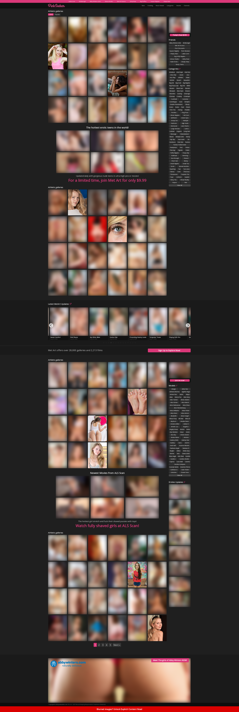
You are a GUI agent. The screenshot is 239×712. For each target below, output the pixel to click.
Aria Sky (173, 435)
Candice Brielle (154, 556)
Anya (181, 432)
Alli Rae (181, 418)
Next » (117, 644)
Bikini (188, 85)
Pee (181, 147)
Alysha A (173, 421)
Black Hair (180, 88)
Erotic (171, 107)
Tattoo (172, 172)
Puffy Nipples (174, 153)
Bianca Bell (185, 453)
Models (178, 5)
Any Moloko (173, 432)
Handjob (185, 120)
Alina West (174, 413)
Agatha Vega (186, 392)
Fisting (180, 110)
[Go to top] (234, 706)
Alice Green (174, 402)
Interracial (174, 126)
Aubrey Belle (174, 440)
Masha (101, 558)
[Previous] (51, 325)
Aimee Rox (53, 120)
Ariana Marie (175, 437)
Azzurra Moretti (184, 445)
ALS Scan (142, 40)
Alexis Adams (185, 400)
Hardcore (174, 123)
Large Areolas (175, 129)
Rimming (185, 155)
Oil (188, 139)
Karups (102, 93)
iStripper (82, 465)
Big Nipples (186, 83)
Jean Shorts (185, 126)
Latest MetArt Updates (58, 304)
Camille (188, 456)
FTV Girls (122, 293)
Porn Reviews (185, 51)
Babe (187, 77)
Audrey (172, 443)
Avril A (187, 443)
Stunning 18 (94, 120)
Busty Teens (180, 64)
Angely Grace (174, 429)
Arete (188, 432)
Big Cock (178, 83)
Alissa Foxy (173, 418)
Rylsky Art (162, 40)
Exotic (177, 107)
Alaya (188, 394)
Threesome (174, 174)
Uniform (179, 177)
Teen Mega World (95, 293)
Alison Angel (185, 416)
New (143, 5)
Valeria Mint (153, 66)
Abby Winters (114, 239)
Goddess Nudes (134, 239)
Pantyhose (173, 147)
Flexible (187, 110)
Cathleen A (173, 470)
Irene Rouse (113, 385)
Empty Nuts (167, 1)
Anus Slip (173, 75)
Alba (171, 397)
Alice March (185, 402)
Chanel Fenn (185, 472)
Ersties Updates (176, 482)
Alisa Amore (185, 413)
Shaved (186, 158)
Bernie (172, 453)
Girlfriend (174, 118)
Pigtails (180, 150)
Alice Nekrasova (175, 405)
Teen (178, 172)
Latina (186, 129)
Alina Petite (185, 410)
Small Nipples (174, 163)
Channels (187, 5)
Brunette (172, 94)
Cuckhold (174, 99)
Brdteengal (82, 1)
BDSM (172, 80)
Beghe (172, 451)
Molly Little (102, 585)
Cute (180, 102)
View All (179, 185)
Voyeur (174, 182)
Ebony (187, 104)
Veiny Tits (173, 180)
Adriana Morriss (175, 392)
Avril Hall (173, 445)
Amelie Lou (174, 426)
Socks (172, 166)
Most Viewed (160, 5)
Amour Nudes (109, 1)
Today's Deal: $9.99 (180, 35)
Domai (92, 560)
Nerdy (188, 137)
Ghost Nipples (175, 115)
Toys (171, 177)
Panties (187, 142)
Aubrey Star (185, 440)
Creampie (187, 96)
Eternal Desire (55, 293)
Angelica (185, 426)
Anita (188, 429)
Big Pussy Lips (173, 85)
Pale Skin (180, 142)
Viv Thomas (153, 585)
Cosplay (179, 96)
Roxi (58, 120)
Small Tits (186, 163)
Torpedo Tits (185, 174)
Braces (187, 91)
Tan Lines (186, 169)
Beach (179, 80)
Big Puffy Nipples (179, 56)
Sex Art (142, 212)
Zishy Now (133, 1)
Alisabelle (174, 416)
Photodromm (134, 66)
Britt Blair (181, 456)
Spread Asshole (184, 166)
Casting (179, 94)
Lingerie (179, 131)
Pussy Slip (186, 153)
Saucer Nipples (155, 1)
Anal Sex (187, 72)
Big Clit (171, 83)
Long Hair (187, 131)
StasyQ (102, 212)
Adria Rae (185, 389)
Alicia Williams (174, 410)
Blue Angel (172, 456)
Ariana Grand (184, 435)
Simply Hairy (185, 62)
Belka (178, 451)
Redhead (174, 155)
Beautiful (187, 80)
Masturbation (184, 134)
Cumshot (185, 99)
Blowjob (172, 91)
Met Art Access (121, 1)
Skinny (186, 161)
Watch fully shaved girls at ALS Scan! (107, 525)
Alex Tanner (174, 400)
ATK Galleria (113, 638)
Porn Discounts (180, 48)
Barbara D (186, 448)
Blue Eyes (180, 91)
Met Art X (142, 412)
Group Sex (174, 120)
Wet (186, 182)
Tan (179, 169)
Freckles (173, 112)
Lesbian (172, 131)
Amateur (172, 72)
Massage (173, 134)
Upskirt (187, 177)
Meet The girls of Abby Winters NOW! (170, 660)
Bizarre (172, 88)
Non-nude (181, 139)
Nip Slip (172, 139)
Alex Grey (187, 397)
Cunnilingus (173, 102)
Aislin (181, 394)
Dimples (187, 102)
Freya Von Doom (134, 585)
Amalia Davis (185, 421)
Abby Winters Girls (95, 1)
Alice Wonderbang (179, 408)
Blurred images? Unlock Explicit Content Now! (119, 709)
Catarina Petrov (185, 467)
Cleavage (187, 94)
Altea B (187, 418)
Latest (51, 14)
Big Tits (182, 85)
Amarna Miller (175, 424)
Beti (178, 453)
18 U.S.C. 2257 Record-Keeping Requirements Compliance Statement (87, 704)
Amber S (186, 424)
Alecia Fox (178, 397)
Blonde (187, 88)
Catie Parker (185, 470)
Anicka (182, 429)
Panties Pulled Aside (179, 145)
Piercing (172, 150)
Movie (172, 137)
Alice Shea (186, 405)
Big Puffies (143, 1)
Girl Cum (186, 115)
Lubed (142, 120)
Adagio (174, 389)
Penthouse (153, 294)
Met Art (122, 40)
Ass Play (172, 77)
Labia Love (72, 1)
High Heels (185, 123)
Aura (180, 443)
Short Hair (175, 161)
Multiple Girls (180, 137)
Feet (182, 107)
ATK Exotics (94, 241)
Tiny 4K (162, 412)
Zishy (60, 40)
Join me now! (179, 380)
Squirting (172, 169)
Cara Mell (180, 462)
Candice (173, 459)
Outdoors (173, 142)
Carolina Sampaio (179, 464)
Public (187, 150)
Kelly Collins (113, 437)
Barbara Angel (174, 448)
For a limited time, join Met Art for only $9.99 (107, 180)
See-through (175, 158)
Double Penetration (176, 104)
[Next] (188, 325)
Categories (170, 5)
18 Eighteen (74, 93)
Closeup (172, 96)
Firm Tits (172, 110)
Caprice (172, 462)
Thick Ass (186, 172)
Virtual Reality (184, 180)
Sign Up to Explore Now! (169, 350)
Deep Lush (102, 412)
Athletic (180, 77)
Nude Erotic (174, 62)
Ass (188, 75)
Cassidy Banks (173, 467)
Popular (57, 14)
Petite (187, 147)
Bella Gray (186, 451)
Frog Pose (185, 112)
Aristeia (186, 437)
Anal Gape (180, 72)
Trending (150, 5)
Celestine (174, 472)
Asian (181, 75)
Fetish (188, 107)
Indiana (82, 120)
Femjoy (102, 40)
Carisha (187, 462)
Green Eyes (184, 118)
